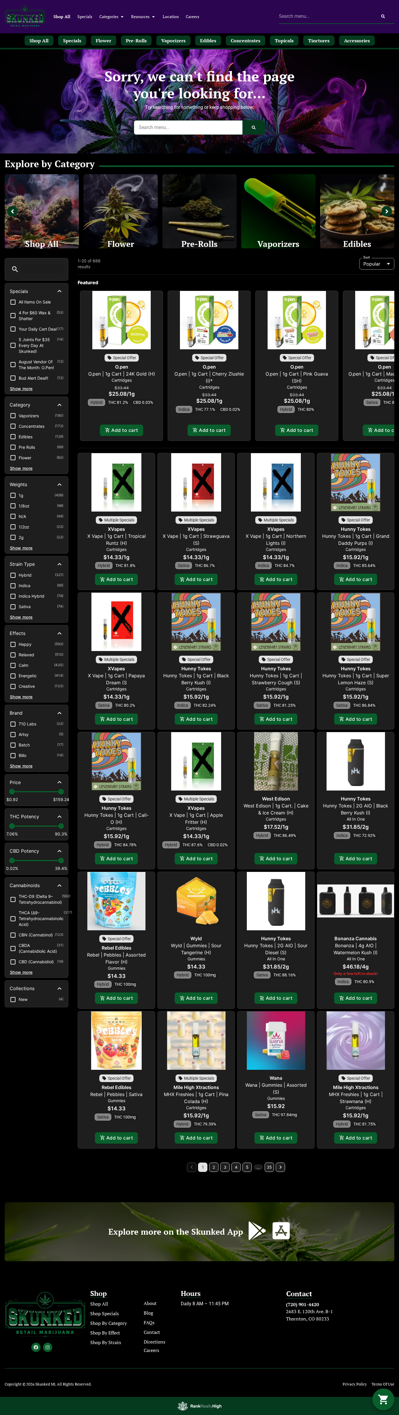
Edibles (357, 243)
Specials (84, 16)
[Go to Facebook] (36, 1347)
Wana (276, 1078)
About (150, 1303)
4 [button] (236, 1167)
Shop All (61, 16)
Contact (152, 1332)
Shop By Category (108, 1323)
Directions (154, 1342)
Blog (148, 1313)
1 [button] (203, 1167)
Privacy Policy (355, 1384)
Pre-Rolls (199, 243)
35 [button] (269, 1167)
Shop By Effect (105, 1332)
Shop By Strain (105, 1342)
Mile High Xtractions (196, 1087)
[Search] (383, 16)
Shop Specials (104, 1313)
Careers (192, 16)
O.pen (121, 367)
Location (171, 16)
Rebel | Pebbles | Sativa (116, 1094)
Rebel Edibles (116, 948)
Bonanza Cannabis (355, 938)
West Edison (276, 799)
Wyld (196, 938)
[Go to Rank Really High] (199, 1406)
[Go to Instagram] (47, 1347)
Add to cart (124, 430)
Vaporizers (278, 243)
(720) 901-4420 (302, 1304)
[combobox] (325, 16)
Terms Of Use (383, 1384)
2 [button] (214, 1167)
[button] (15, 269)
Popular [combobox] (371, 264)
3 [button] (225, 1167)
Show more (21, 388)
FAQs (149, 1322)
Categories (108, 16)
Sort (366, 257)
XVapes (116, 529)
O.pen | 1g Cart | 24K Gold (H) (121, 374)
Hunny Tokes (356, 529)
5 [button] (247, 1167)
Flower (120, 243)
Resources (140, 16)
